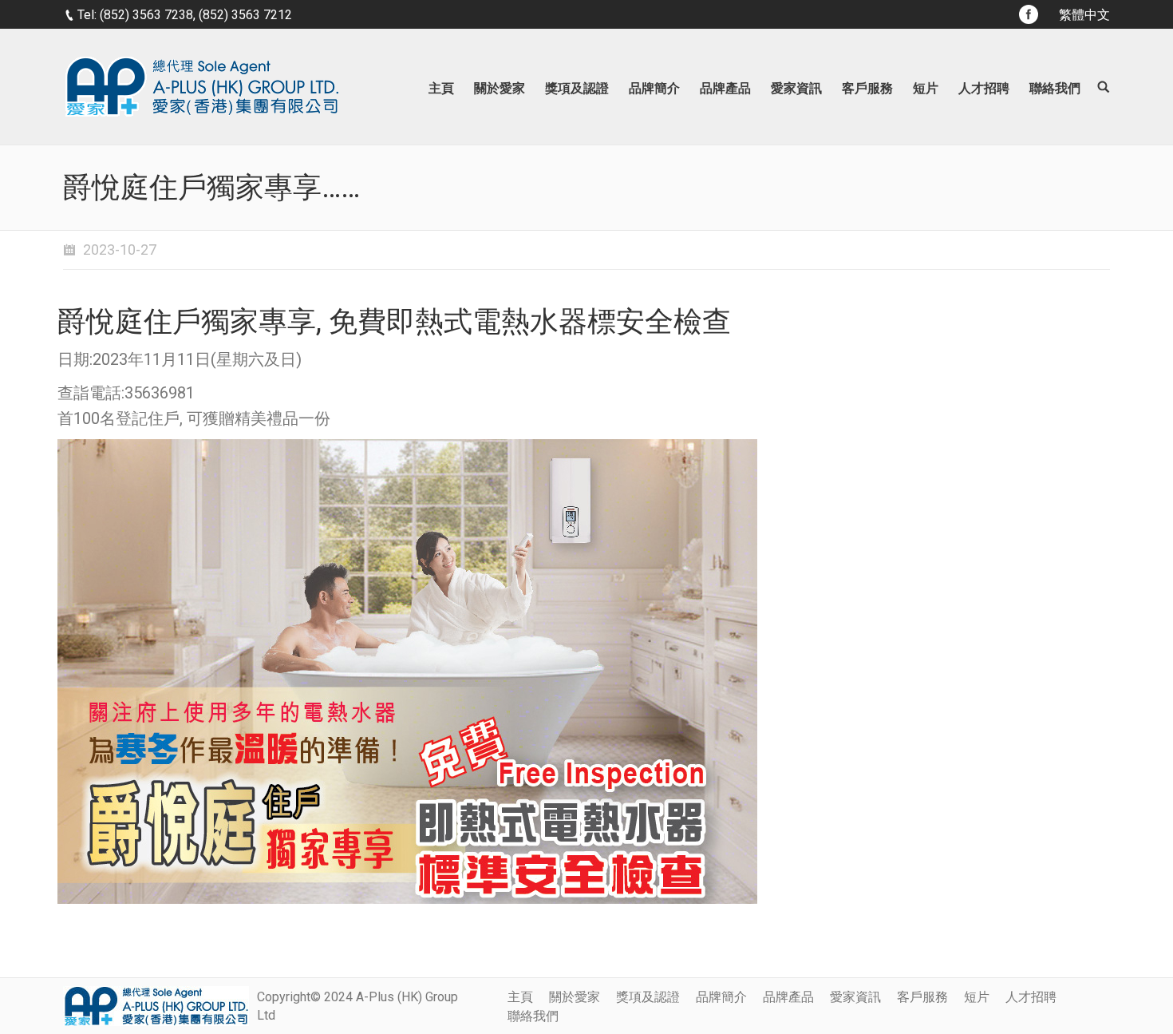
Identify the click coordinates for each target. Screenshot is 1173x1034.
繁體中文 (1084, 14)
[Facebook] (1028, 14)
